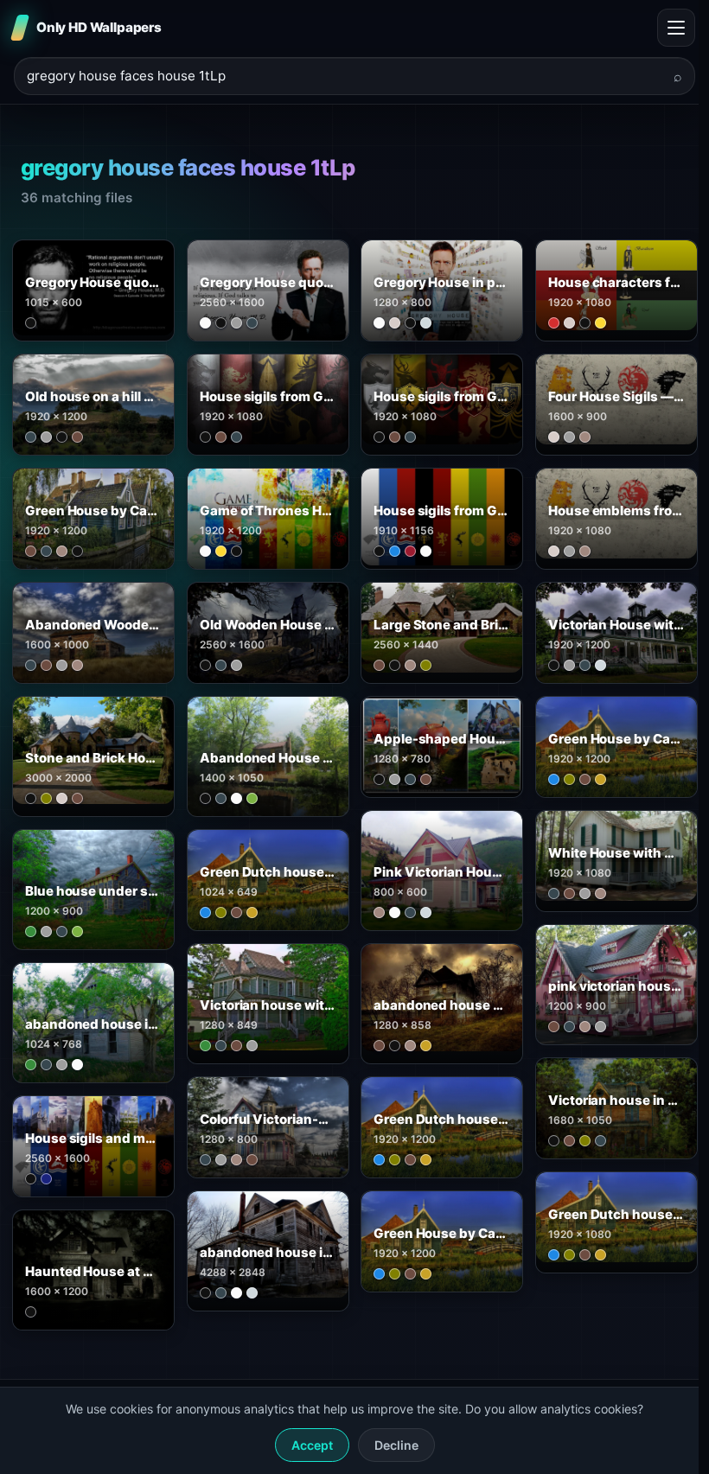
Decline (396, 1445)
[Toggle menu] (676, 28)
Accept (312, 1445)
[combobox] (344, 76)
